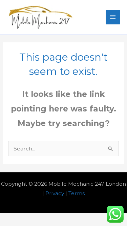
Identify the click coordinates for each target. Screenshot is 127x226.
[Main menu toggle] (113, 17)
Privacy (54, 193)
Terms (76, 193)
